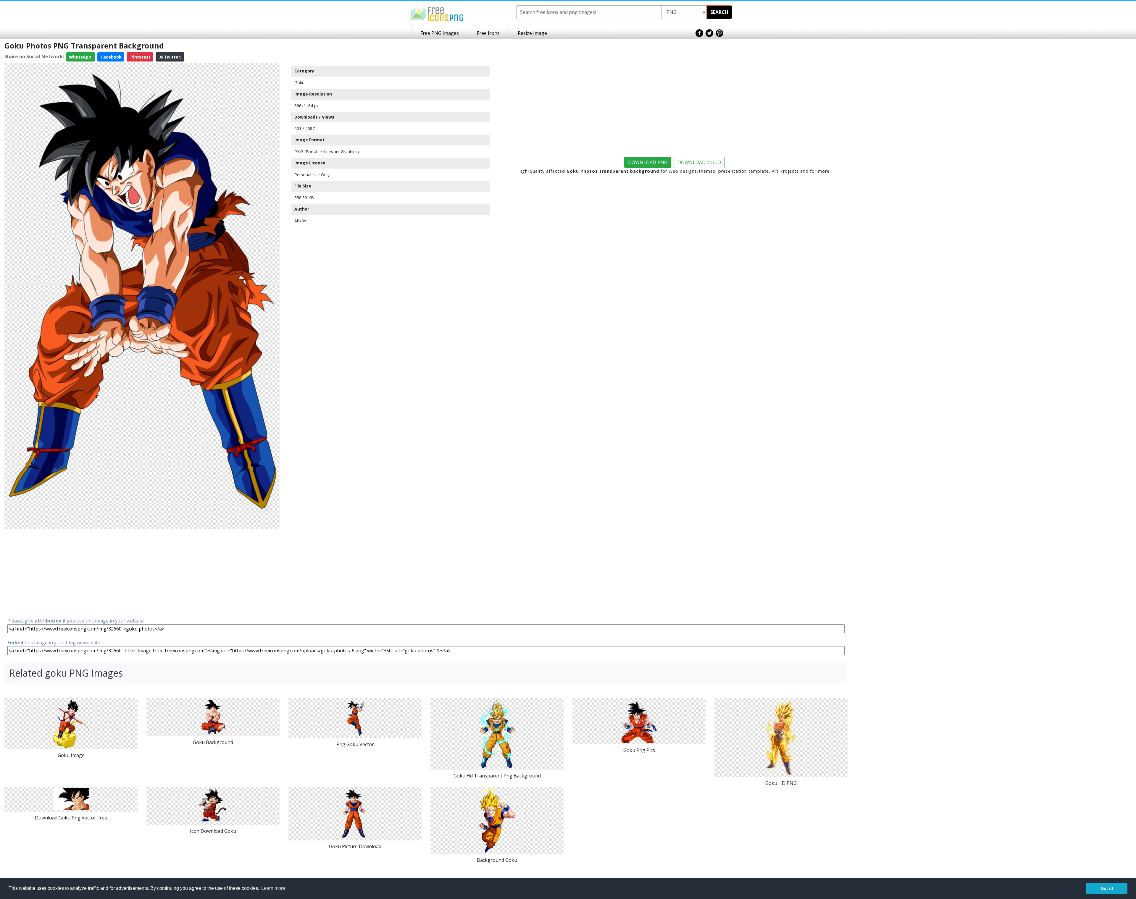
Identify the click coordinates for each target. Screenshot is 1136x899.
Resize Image (532, 33)
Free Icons (488, 33)
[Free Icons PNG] (437, 13)
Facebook (111, 57)
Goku (299, 82)
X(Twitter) (170, 57)
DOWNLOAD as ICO (699, 162)
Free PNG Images (439, 33)
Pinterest (140, 57)
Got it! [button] (1106, 888)
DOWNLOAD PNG (647, 162)
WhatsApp (80, 57)
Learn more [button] (273, 888)
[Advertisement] (142, 572)
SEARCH (719, 12)
